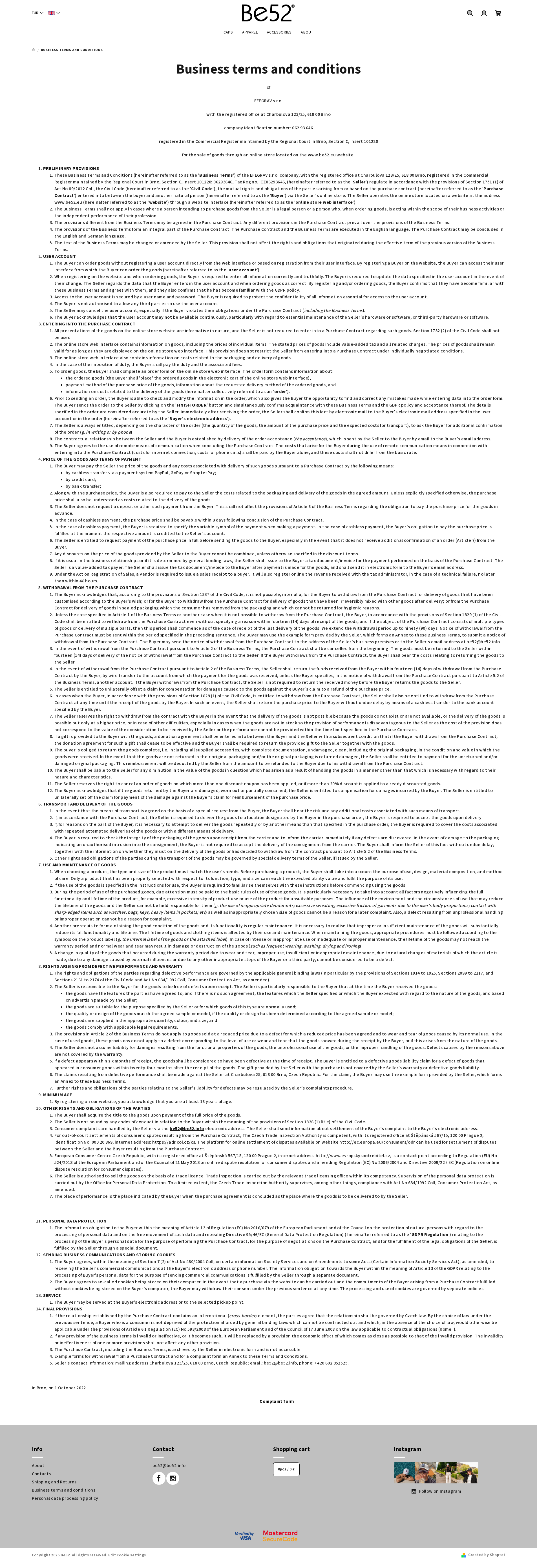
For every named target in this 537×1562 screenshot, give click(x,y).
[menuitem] (228, 32)
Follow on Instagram (440, 1491)
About (38, 1466)
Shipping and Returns (54, 1482)
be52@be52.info (169, 1466)
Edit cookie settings (127, 1555)
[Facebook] (159, 1478)
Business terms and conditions (64, 1490)
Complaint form (277, 1401)
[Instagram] (172, 1478)
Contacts (41, 1474)
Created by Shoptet (486, 1555)
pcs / (286, 1469)
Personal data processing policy (65, 1498)
